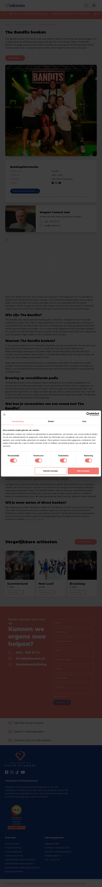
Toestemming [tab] (18, 421)
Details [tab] (51, 421)
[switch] (38, 460)
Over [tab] (84, 421)
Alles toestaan (83, 471)
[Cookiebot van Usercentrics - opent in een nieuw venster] (88, 414)
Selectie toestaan (50, 471)
